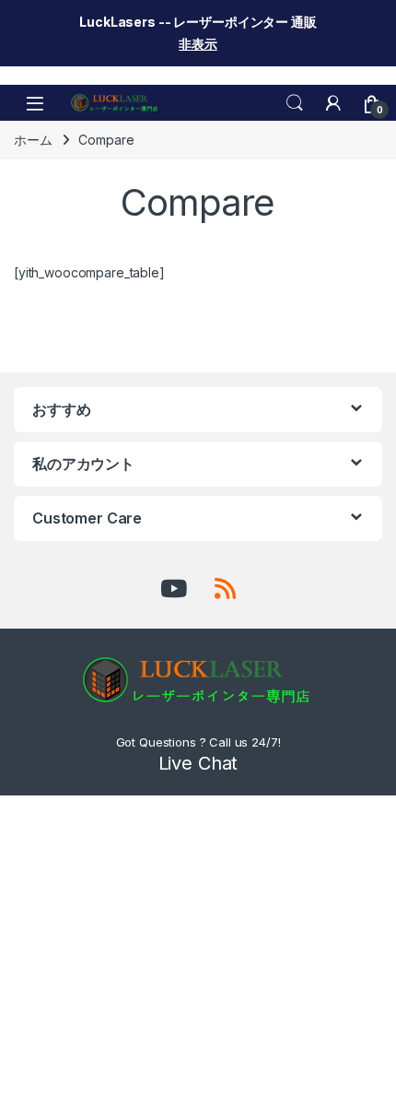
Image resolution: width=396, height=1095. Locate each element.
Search (295, 103)
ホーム (33, 139)
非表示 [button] (198, 44)
